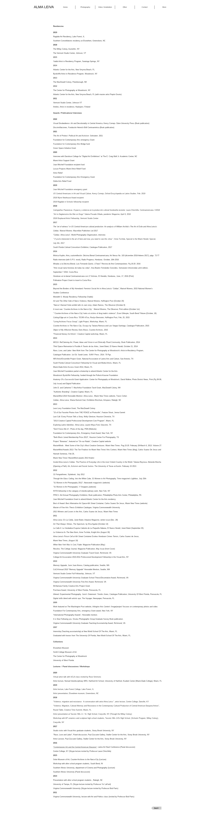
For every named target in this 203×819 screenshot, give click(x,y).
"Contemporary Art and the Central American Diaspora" (75, 747)
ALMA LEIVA (44, 7)
